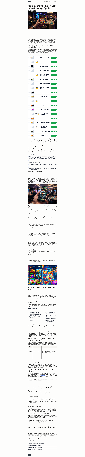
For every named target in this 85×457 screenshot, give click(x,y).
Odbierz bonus (54, 57)
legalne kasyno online (42, 375)
